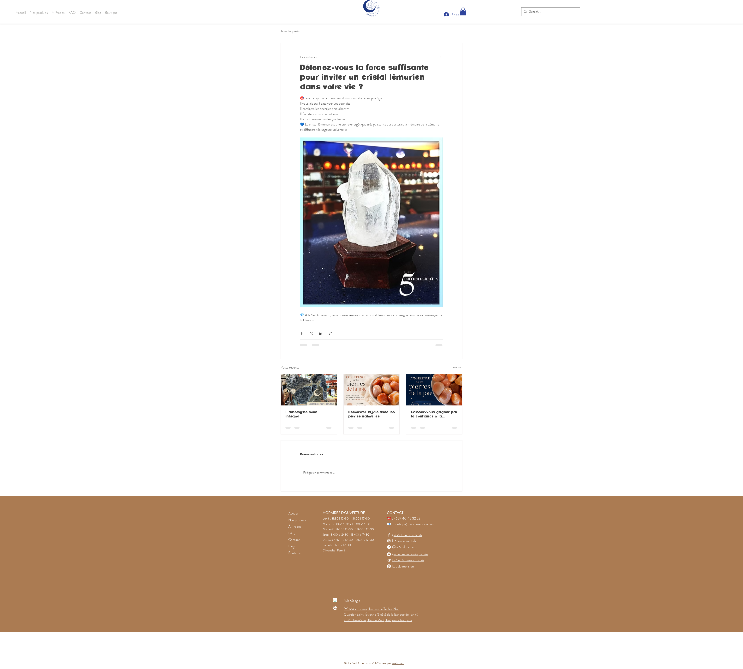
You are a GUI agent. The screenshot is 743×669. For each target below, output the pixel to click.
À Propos (294, 526)
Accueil (293, 513)
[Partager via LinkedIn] (321, 333)
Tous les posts (290, 31)
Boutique (294, 552)
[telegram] (389, 560)
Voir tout (457, 367)
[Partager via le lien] (330, 333)
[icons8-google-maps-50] (335, 608)
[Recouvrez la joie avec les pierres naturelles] (372, 389)
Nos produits (297, 519)
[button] (39, 12)
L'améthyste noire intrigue (301, 414)
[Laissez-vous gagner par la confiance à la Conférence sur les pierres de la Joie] (434, 389)
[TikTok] (389, 547)
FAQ (291, 533)
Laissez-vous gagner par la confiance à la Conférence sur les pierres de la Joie (434, 414)
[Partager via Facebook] (302, 333)
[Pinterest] (389, 566)
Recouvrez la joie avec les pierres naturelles (371, 414)
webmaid (398, 663)
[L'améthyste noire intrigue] (309, 389)
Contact (294, 539)
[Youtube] (389, 554)
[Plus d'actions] (440, 57)
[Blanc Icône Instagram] (389, 541)
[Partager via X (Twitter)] (311, 333)
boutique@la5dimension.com (414, 523)
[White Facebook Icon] (389, 535)
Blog (291, 546)
